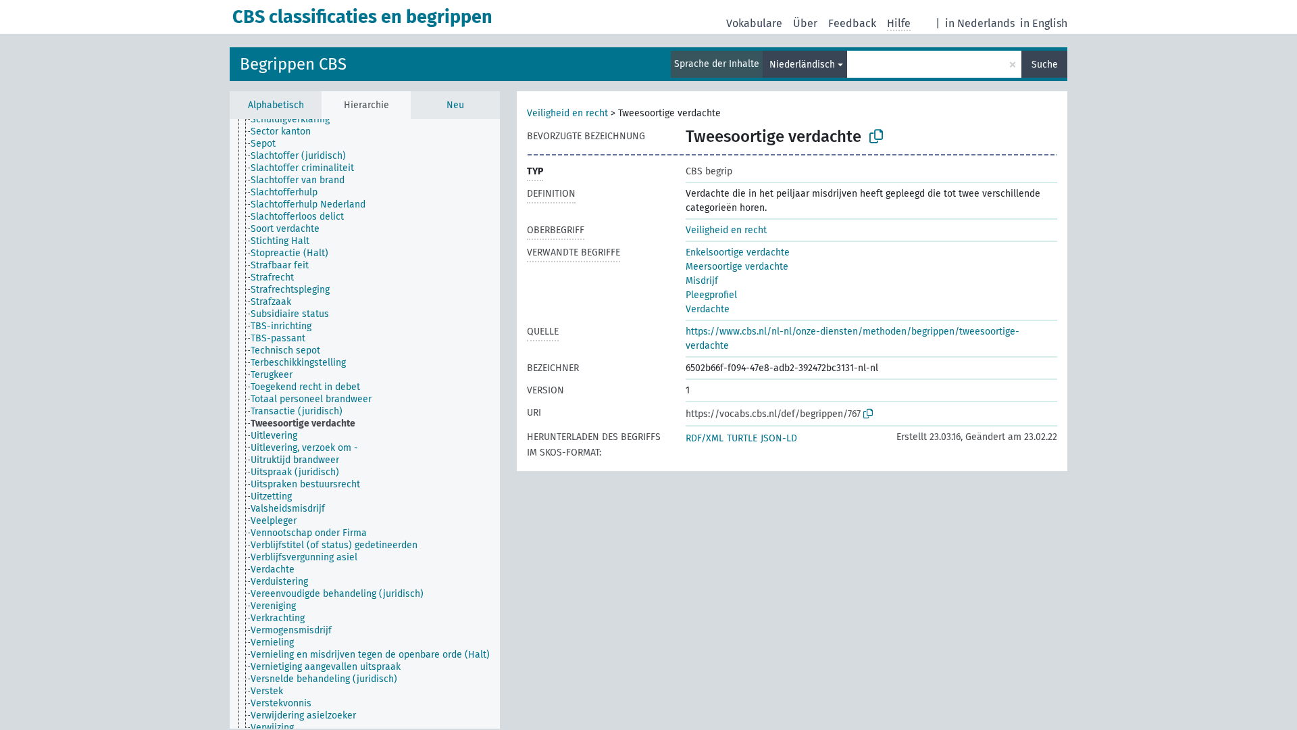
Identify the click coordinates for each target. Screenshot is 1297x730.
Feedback (852, 23)
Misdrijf (702, 281)
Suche (1045, 64)
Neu (455, 105)
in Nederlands (980, 23)
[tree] (365, 424)
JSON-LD (779, 438)
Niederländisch (802, 64)
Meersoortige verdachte (737, 266)
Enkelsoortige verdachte (738, 252)
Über (805, 23)
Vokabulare (754, 23)
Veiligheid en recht (567, 113)
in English (1043, 23)
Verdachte (708, 309)
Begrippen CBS (293, 64)
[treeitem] (296, 120)
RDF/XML (704, 438)
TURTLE (742, 438)
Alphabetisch (276, 105)
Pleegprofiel (711, 295)
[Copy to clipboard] (876, 136)
